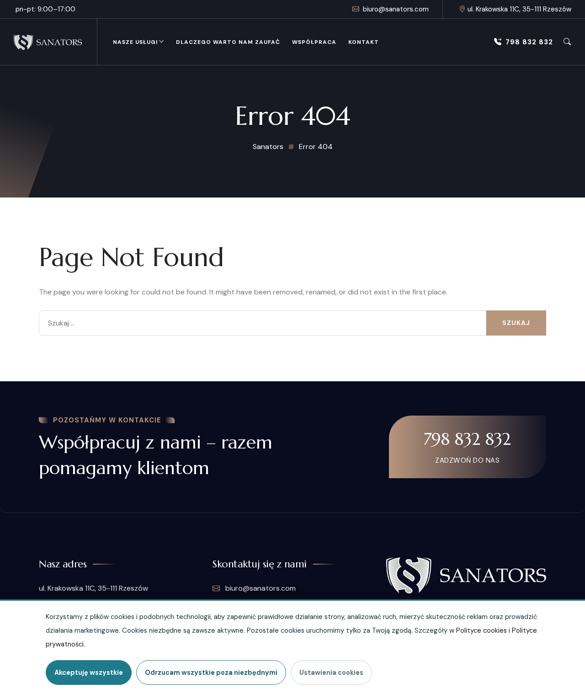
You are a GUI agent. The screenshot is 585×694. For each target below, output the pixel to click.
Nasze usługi (135, 42)
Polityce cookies (481, 630)
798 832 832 (529, 42)
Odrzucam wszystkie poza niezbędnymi (211, 672)
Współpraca (314, 42)
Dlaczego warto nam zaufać (228, 42)
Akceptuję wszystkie (88, 672)
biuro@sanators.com (396, 9)
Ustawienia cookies (331, 672)
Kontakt (363, 42)
